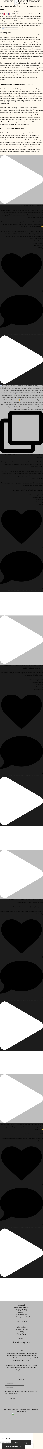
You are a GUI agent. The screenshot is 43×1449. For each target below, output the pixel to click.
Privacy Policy (13, 1393)
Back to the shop (21, 1443)
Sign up (12, 1398)
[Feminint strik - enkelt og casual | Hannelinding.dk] (10, 34)
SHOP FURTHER (13, 1446)
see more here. (35, 151)
